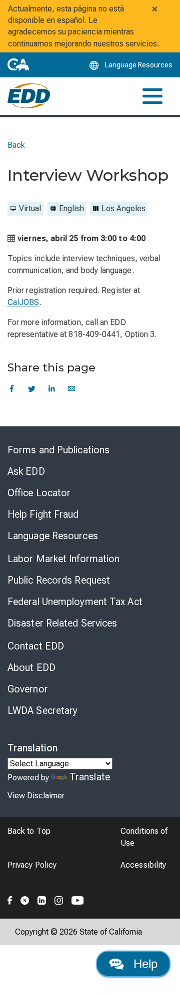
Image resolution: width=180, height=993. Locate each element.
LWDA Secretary (43, 710)
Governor (28, 689)
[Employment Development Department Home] (29, 95)
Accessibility (143, 865)
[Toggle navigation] (152, 96)
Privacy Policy (32, 865)
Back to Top (29, 831)
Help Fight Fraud (43, 514)
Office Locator (39, 493)
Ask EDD (26, 471)
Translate (90, 777)
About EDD (32, 667)
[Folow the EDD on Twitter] (25, 898)
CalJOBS (24, 302)
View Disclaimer (36, 795)
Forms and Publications (59, 450)
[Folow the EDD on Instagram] (59, 898)
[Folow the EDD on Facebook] (10, 898)
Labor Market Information (64, 559)
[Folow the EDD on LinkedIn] (42, 898)
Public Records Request (59, 580)
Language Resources (53, 536)
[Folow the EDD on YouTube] (78, 898)
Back (16, 145)
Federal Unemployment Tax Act (75, 602)
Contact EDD (36, 646)
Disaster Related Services (63, 623)
